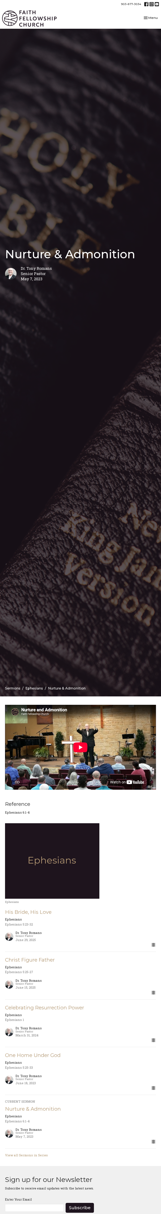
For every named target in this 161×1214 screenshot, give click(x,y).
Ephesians (34, 688)
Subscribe (80, 1207)
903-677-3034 (131, 4)
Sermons (12, 688)
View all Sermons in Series (26, 1155)
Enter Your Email (18, 1199)
